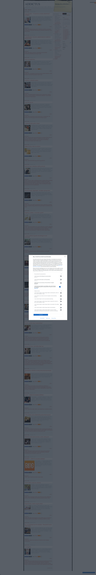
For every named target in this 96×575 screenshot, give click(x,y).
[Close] (65, 257)
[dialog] (48, 287)
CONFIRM (41, 314)
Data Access (48, 318)
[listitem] (48, 274)
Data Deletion (42, 318)
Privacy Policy (54, 318)
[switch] (60, 276)
